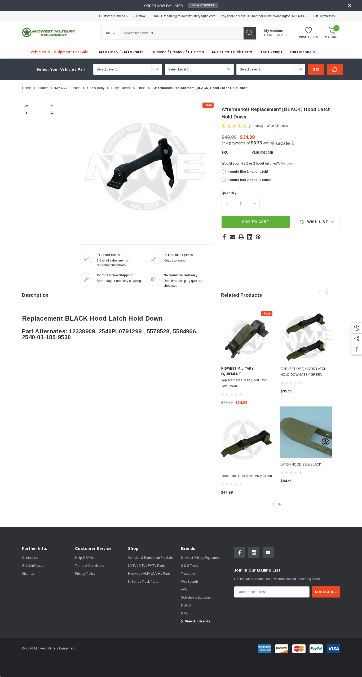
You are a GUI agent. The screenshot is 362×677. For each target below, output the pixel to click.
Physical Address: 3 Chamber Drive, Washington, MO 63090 (264, 16)
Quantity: (229, 193)
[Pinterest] (258, 237)
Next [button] (327, 293)
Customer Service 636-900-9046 (123, 16)
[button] (281, 143)
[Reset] (335, 69)
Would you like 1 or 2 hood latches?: (258, 163)
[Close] (349, 5)
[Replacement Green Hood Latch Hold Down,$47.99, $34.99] (246, 336)
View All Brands (197, 621)
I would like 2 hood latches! (250, 180)
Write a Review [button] (277, 126)
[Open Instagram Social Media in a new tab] (253, 552)
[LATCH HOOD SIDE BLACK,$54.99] (306, 432)
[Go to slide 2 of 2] (279, 504)
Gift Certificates (324, 16)
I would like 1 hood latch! (248, 172)
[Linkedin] (249, 237)
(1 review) (256, 126)
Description (35, 295)
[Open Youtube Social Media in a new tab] (268, 552)
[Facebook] (224, 237)
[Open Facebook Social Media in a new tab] (239, 552)
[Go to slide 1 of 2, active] (273, 504)
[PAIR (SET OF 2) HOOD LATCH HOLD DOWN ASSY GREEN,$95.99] (306, 336)
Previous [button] (318, 293)
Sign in (278, 35)
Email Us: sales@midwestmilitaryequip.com (183, 16)
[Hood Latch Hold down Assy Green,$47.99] (246, 444)
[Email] (232, 237)
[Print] (241, 237)
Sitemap (28, 574)
